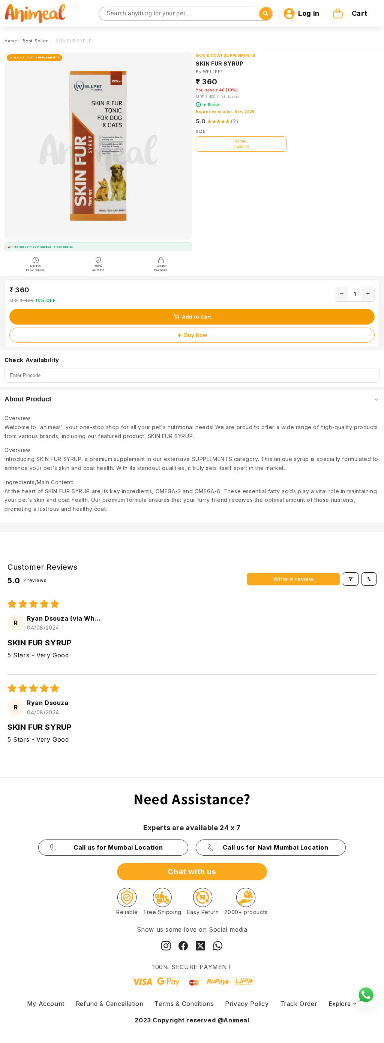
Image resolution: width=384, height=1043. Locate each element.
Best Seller (35, 40)
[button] (351, 13)
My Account (45, 1003)
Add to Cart (196, 317)
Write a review (293, 579)
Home (10, 40)
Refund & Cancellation (110, 1003)
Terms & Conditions (184, 1003)
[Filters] (350, 579)
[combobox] (186, 13)
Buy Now (195, 335)
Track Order (299, 1003)
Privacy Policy (246, 1003)
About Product (27, 399)
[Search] (105, 14)
